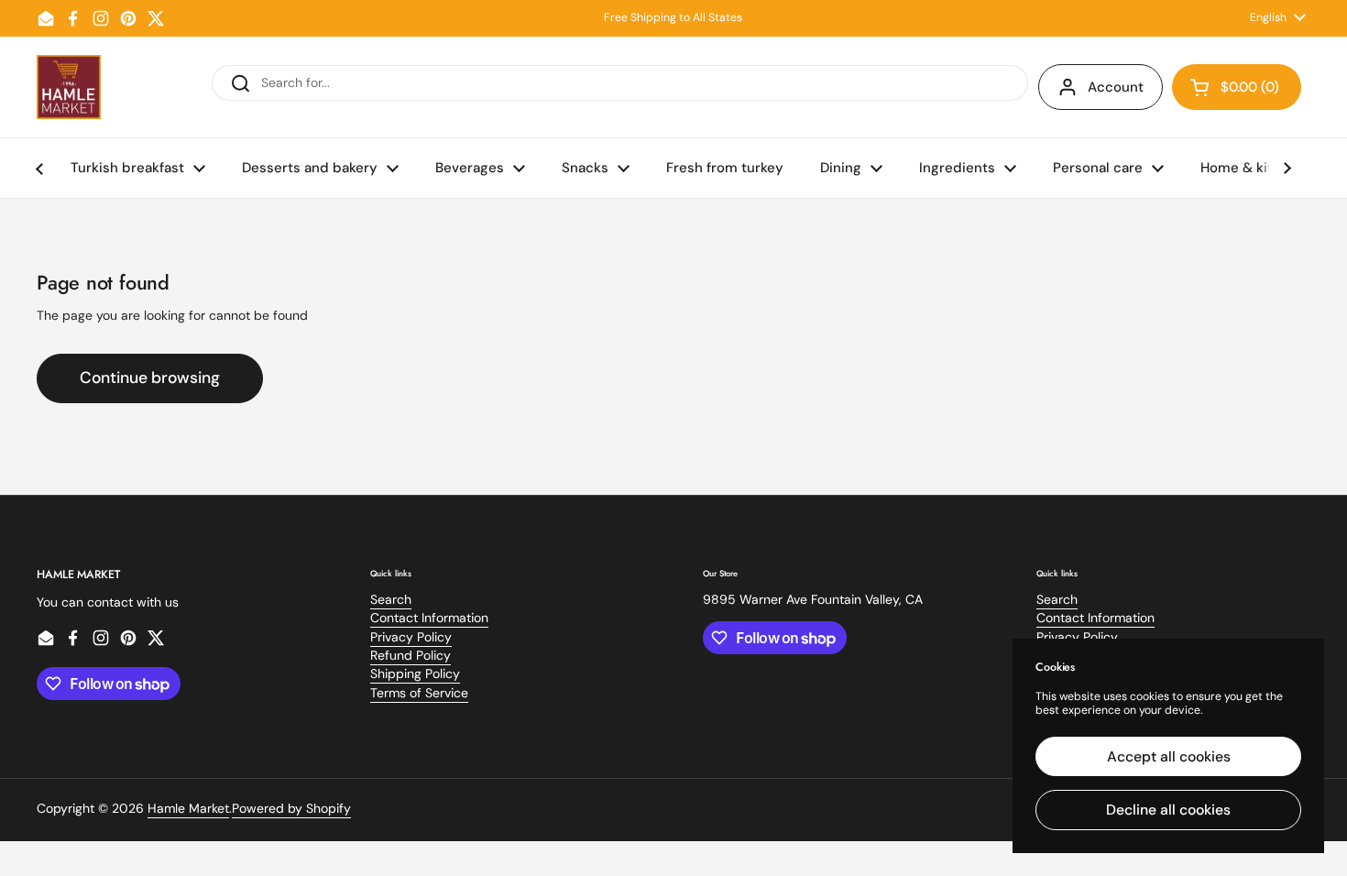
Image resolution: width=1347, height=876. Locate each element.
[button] (1236, 87)
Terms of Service (419, 692)
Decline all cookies (1168, 809)
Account (1116, 87)
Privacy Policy (411, 637)
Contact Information (429, 617)
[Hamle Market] (69, 87)
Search (390, 599)
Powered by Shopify (291, 808)
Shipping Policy (415, 673)
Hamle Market (188, 808)
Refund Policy (410, 655)
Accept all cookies (1169, 756)
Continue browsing (150, 377)
